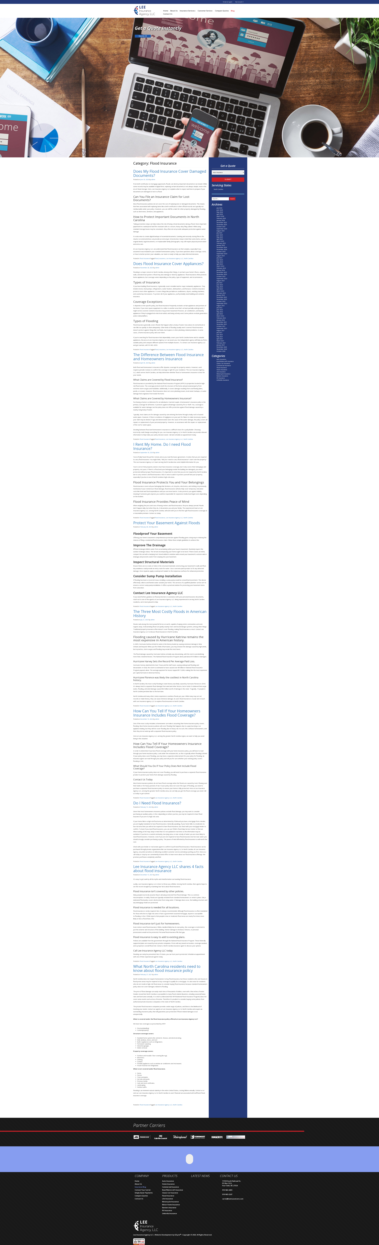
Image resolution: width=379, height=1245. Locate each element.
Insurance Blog (140, 1187)
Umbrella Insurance (223, 380)
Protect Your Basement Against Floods (166, 522)
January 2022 (221, 320)
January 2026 (221, 220)
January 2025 (221, 245)
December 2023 (222, 272)
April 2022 (220, 314)
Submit (228, 179)
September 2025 (222, 229)
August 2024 (221, 256)
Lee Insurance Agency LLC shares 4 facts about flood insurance (168, 868)
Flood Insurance (145, 258)
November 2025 (222, 224)
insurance (162, 258)
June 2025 (220, 235)
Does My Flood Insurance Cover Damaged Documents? (169, 173)
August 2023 (221, 281)
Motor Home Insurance (171, 1205)
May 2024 (220, 262)
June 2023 (220, 285)
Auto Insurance (221, 359)
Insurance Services (187, 11)
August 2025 (221, 231)
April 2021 (220, 339)
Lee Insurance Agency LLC (174, 258)
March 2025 (220, 241)
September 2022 (222, 303)
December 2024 (222, 247)
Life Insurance (221, 372)
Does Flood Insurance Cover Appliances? (168, 263)
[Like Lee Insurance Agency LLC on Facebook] (189, 1159)
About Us (174, 11)
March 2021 (220, 341)
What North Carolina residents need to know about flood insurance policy (166, 968)
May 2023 (220, 287)
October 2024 (221, 251)
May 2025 (220, 237)
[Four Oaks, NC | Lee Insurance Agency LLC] (144, 11)
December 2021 (222, 322)
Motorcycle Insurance (223, 374)
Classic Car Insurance (223, 363)
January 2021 (221, 345)
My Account (239, 2)
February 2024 (221, 268)
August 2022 (221, 305)
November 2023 (222, 274)
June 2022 (220, 310)
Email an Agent (227, 2)
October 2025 (221, 227)
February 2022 (221, 318)
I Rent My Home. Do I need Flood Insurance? (162, 446)
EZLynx (177, 1235)
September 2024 (222, 254)
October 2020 (221, 351)
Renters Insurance (222, 376)
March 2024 (220, 266)
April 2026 (220, 214)
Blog (233, 11)
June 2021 (220, 335)
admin (153, 179)
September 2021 (222, 328)
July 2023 (219, 283)
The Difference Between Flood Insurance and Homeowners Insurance (168, 356)
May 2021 (220, 337)
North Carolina (188, 258)
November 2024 (222, 249)
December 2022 (222, 297)
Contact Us (167, 14)
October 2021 (221, 326)
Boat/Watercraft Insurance (225, 361)
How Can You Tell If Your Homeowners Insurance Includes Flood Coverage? (166, 713)
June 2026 (220, 210)
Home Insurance (222, 370)
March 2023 (220, 291)
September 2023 (222, 278)
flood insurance (160, 439)
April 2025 (220, 239)
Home (165, 11)
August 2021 (221, 330)
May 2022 (220, 312)
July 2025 (219, 233)
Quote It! (143, 36)
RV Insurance (221, 378)
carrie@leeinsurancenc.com (232, 1199)
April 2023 (220, 289)
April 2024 (220, 264)
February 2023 (221, 293)
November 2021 (222, 324)
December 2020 (222, 347)
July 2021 (219, 332)
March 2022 (220, 316)
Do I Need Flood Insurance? (157, 802)
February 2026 (221, 218)
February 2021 (221, 343)
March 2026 (220, 216)
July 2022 (219, 308)
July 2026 (219, 208)
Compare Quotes (222, 11)
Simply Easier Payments (144, 1193)
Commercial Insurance (224, 365)
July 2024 (219, 258)
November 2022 (222, 299)
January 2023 (221, 295)
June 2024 (220, 260)
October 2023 (221, 276)
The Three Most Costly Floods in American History (169, 613)
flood (157, 258)
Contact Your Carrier (143, 1190)
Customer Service (205, 11)
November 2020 (222, 349)
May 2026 (220, 212)
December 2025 (222, 222)
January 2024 (221, 270)
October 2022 (221, 301)
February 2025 (221, 243)
